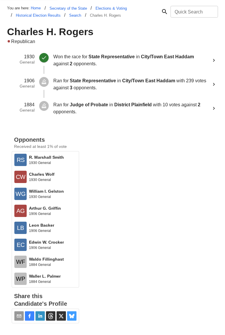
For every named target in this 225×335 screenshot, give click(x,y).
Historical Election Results (38, 15)
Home (36, 8)
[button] (29, 316)
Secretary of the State (68, 8)
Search (75, 15)
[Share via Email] (19, 316)
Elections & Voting (111, 8)
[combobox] (193, 12)
